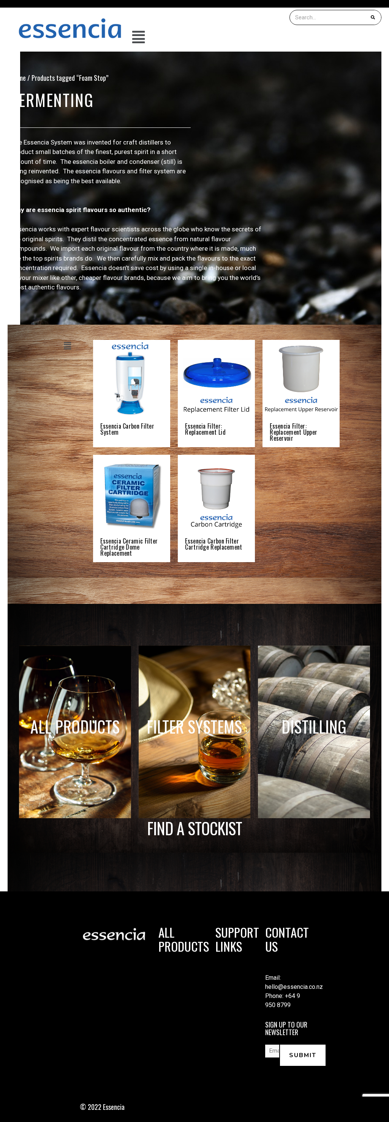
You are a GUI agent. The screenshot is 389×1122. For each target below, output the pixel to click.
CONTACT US (287, 939)
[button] (256, 38)
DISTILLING (313, 726)
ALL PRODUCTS (75, 726)
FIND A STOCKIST (194, 828)
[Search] (373, 17)
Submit (302, 1055)
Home (18, 78)
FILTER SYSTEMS (194, 726)
